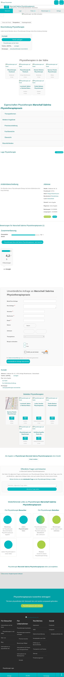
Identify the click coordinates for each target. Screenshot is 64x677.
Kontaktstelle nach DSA (39, 638)
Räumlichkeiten (8, 143)
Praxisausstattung (11, 125)
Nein (27, 346)
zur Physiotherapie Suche (1, 6)
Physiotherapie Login (8, 668)
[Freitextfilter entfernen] (56, 2)
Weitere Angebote (8, 120)
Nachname (10, 316)
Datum (9, 325)
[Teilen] (58, 675)
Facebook (51, 625)
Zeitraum (9, 330)
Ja (27, 343)
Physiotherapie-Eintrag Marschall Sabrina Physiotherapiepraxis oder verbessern (40, 530)
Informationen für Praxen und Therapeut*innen (23, 648)
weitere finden (23, 528)
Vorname (9, 311)
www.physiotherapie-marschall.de (19, 49)
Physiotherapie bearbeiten (24, 628)
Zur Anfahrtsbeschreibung (9, 383)
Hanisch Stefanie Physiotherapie (39, 70)
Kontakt (54, 216)
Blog (2, 642)
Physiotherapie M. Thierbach (25, 70)
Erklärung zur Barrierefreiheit (37, 643)
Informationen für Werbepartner (21, 654)
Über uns (3, 637)
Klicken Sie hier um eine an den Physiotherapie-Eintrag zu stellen (32, 479)
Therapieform (10, 336)
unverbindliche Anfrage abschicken (18, 361)
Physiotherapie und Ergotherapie (25, 433)
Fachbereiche (9, 131)
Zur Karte (4, 380)
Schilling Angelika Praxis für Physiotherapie (39, 434)
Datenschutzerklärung (14, 357)
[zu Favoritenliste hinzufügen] (2, 15)
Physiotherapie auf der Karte (10, 43)
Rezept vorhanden (12, 341)
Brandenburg (54, 196)
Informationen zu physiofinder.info (5, 647)
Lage (20, 11)
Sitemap (35, 653)
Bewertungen (45, 11)
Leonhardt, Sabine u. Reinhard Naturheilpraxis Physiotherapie (25, 88)
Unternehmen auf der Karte (6, 626)
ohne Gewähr (57, 456)
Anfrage (58, 11)
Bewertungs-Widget (22, 643)
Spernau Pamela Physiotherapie (52, 70)
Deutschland (50, 198)
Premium (60, 61)
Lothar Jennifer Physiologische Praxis (38, 405)
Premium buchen (23, 638)
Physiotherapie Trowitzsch (12, 70)
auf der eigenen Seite (56, 528)
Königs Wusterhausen (53, 193)
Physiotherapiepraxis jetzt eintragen (32, 606)
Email (8, 320)
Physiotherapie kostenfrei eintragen (23, 633)
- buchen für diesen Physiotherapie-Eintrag (41, 553)
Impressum (36, 625)
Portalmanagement (38, 657)
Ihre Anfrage (10, 305)
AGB (34, 629)
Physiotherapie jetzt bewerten (23, 242)
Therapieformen (10, 114)
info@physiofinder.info (57, 634)
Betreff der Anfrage (12, 301)
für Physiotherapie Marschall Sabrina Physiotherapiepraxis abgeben (7, 530)
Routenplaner (59, 152)
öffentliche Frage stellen (32, 489)
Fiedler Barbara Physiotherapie (38, 87)
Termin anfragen (17, 39)
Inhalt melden (33, 459)
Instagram (51, 629)
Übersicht (7, 11)
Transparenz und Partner (39, 649)
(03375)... (9, 46)
